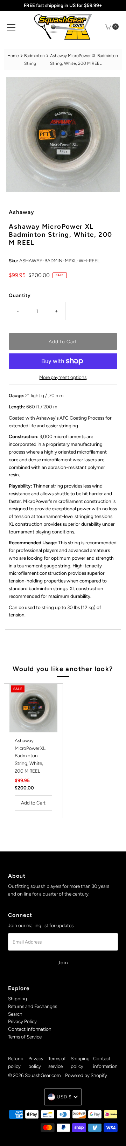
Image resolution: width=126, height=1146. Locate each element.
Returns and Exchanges (32, 1006)
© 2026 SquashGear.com (34, 1075)
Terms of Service (25, 1037)
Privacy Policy (22, 1021)
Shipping (17, 998)
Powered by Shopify (86, 1075)
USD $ (64, 1096)
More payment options (62, 377)
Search (15, 1014)
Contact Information (29, 1029)
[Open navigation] (11, 26)
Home (13, 55)
